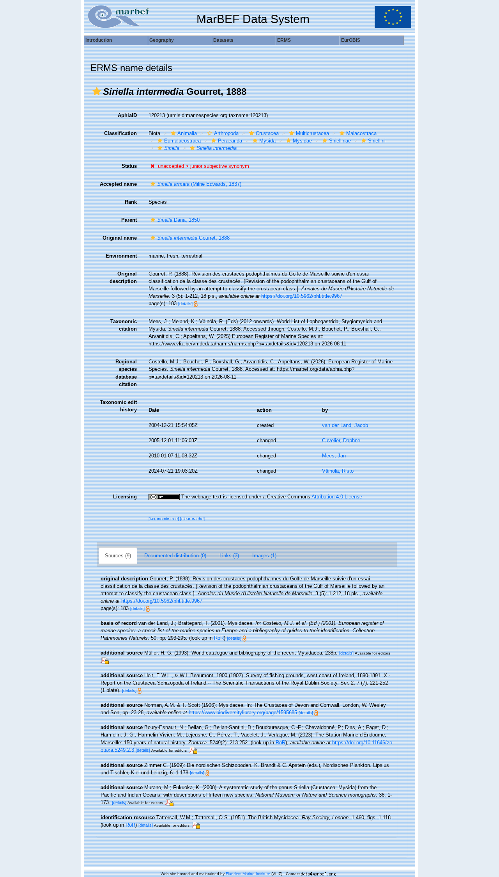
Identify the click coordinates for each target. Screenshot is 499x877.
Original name (120, 238)
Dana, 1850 (178, 220)
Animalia (187, 133)
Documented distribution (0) (175, 556)
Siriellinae (340, 141)
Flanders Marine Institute (248, 874)
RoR (219, 638)
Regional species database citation (126, 373)
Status (129, 166)
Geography (161, 40)
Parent (129, 220)
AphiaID (127, 115)
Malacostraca (361, 133)
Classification (120, 133)
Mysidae (302, 141)
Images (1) (264, 556)
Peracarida (230, 141)
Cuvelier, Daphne (341, 440)
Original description (123, 277)
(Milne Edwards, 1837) (199, 184)
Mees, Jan (334, 456)
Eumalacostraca (182, 141)
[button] (96, 91)
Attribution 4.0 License (336, 497)
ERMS (284, 40)
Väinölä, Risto (338, 471)
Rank (131, 202)
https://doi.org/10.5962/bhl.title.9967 (301, 296)
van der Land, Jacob (345, 425)
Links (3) (229, 556)
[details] (185, 303)
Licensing (125, 497)
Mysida (267, 141)
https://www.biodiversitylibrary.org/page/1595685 (243, 712)
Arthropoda (226, 133)
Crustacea (267, 133)
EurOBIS (350, 40)
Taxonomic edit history (118, 406)
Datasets (223, 40)
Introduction (98, 40)
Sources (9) (118, 556)
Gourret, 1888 (193, 238)
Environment (121, 256)
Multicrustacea (312, 133)
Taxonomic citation (123, 325)
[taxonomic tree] (164, 518)
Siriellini (377, 141)
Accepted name (118, 184)
